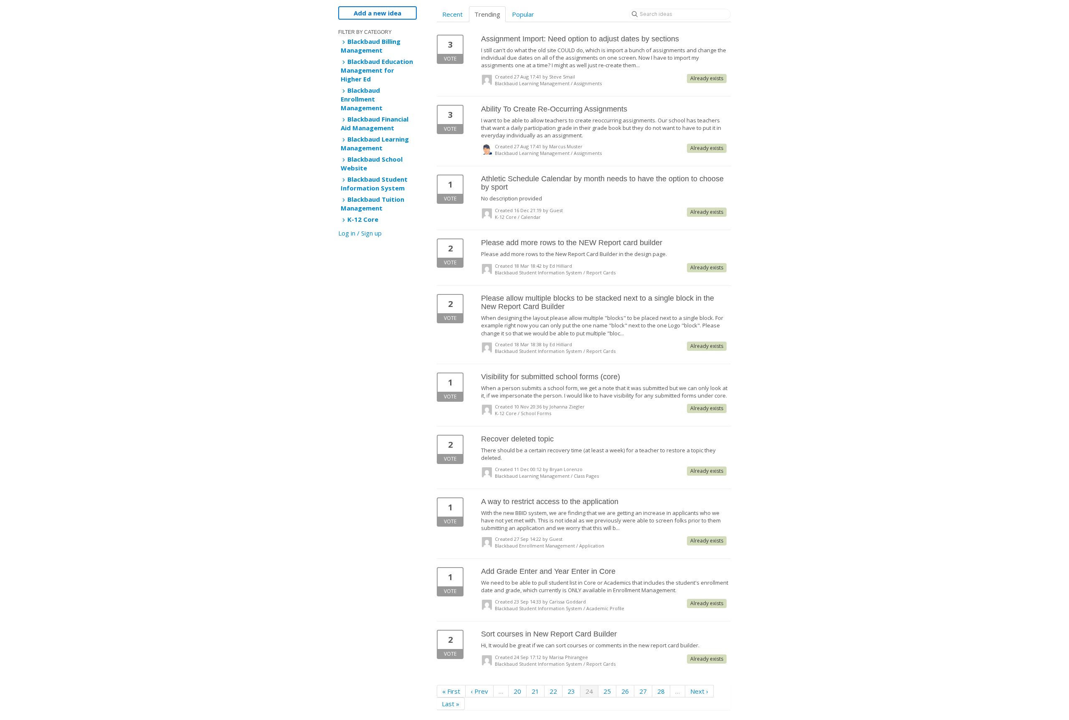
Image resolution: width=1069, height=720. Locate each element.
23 (571, 691)
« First (451, 691)
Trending (487, 14)
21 (535, 691)
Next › (699, 691)
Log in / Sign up (360, 233)
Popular (523, 14)
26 (625, 691)
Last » (450, 704)
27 (643, 691)
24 (589, 691)
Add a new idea (377, 13)
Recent (452, 14)
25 (607, 691)
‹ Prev (479, 691)
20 (517, 691)
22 (553, 691)
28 (661, 691)
